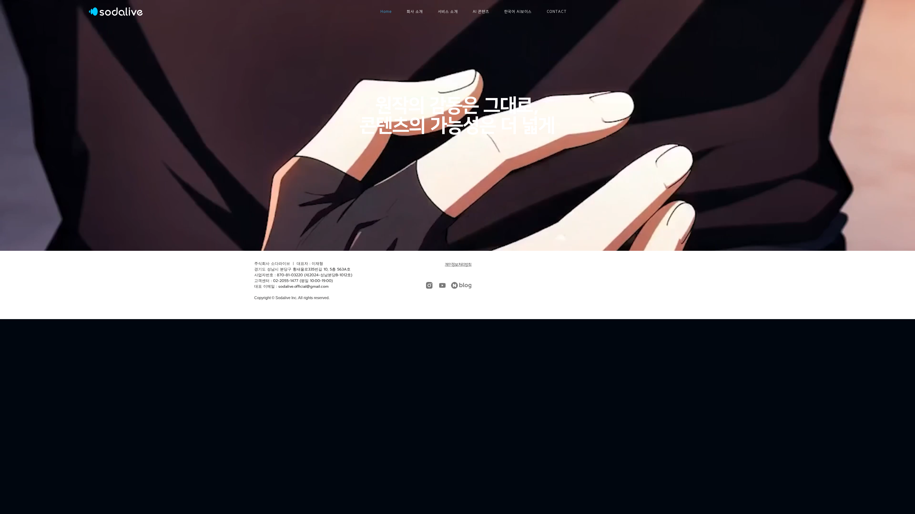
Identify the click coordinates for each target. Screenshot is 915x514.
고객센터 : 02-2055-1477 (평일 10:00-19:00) (293, 281)
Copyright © (264, 298)
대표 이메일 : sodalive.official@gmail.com (291, 286)
